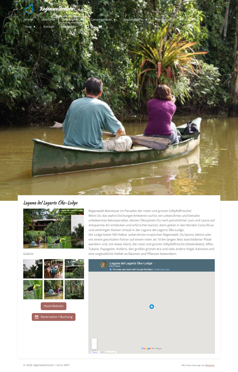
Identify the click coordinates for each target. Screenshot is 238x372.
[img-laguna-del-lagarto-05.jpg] (74, 289)
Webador (210, 365)
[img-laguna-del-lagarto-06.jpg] (32, 289)
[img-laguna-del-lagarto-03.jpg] (32, 268)
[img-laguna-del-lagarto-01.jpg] (74, 268)
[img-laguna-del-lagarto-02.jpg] (53, 268)
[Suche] (87, 26)
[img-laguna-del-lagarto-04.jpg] (53, 289)
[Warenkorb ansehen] (100, 26)
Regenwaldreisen (56, 8)
